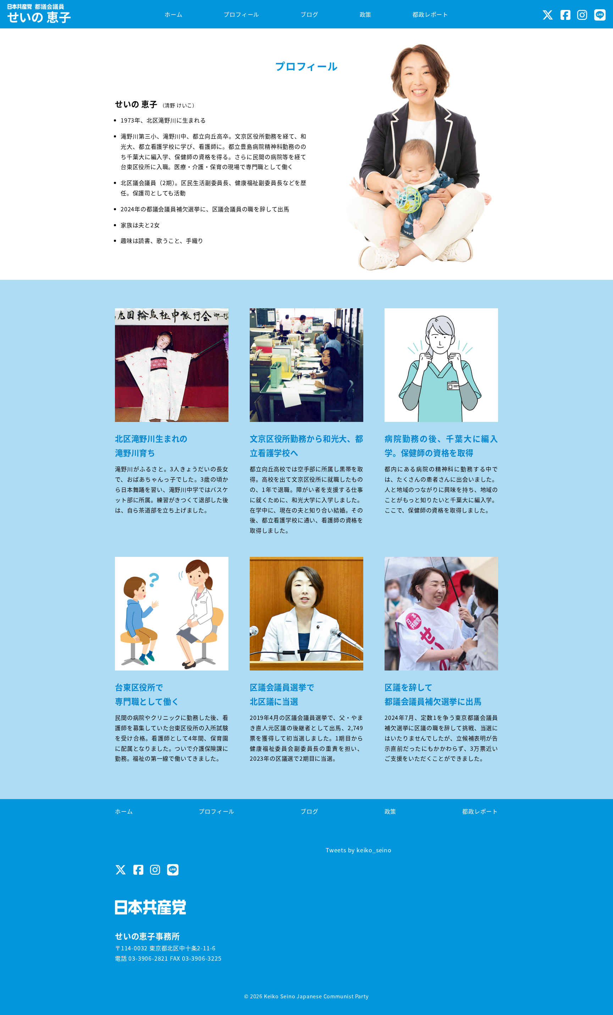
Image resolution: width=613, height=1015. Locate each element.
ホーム (124, 811)
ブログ (309, 811)
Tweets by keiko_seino (359, 850)
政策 (391, 811)
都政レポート (480, 811)
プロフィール (216, 811)
